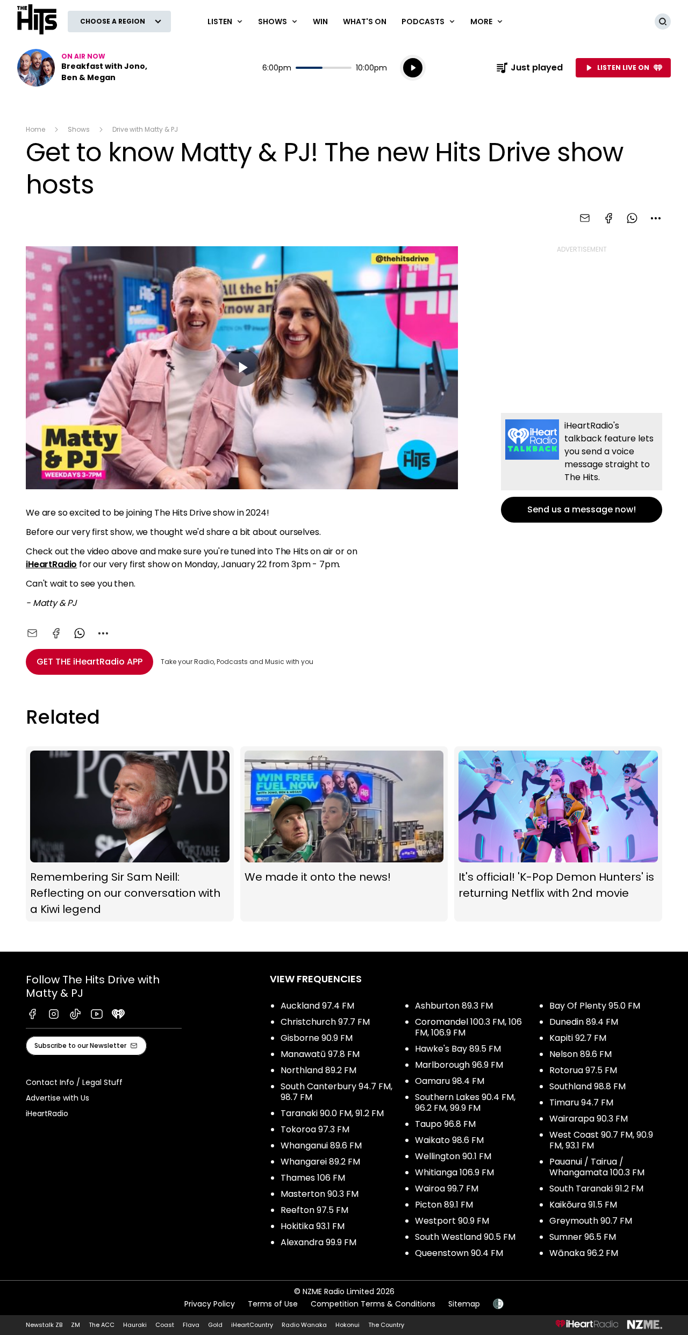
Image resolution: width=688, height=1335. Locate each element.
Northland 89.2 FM (318, 1070)
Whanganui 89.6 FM (321, 1145)
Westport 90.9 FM (452, 1221)
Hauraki (135, 1324)
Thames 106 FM (313, 1178)
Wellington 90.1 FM (453, 1156)
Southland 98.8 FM (587, 1086)
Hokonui (347, 1324)
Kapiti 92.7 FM (577, 1038)
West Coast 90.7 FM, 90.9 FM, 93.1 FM (601, 1140)
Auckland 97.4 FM (317, 1006)
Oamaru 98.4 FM (449, 1081)
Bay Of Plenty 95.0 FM (594, 1006)
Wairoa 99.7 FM (446, 1188)
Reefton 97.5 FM (314, 1210)
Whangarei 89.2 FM (320, 1161)
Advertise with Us (57, 1098)
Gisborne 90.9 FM (317, 1038)
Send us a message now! (581, 468)
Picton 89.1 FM (444, 1204)
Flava (191, 1324)
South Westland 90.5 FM (465, 1237)
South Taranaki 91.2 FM (596, 1188)
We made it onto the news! (344, 834)
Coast (164, 1324)
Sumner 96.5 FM (582, 1237)
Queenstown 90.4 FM (459, 1253)
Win (320, 21)
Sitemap (464, 1303)
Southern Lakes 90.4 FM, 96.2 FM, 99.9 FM (465, 1102)
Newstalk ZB (44, 1324)
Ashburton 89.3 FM (454, 1006)
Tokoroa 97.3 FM (315, 1129)
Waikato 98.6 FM (449, 1140)
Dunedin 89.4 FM (583, 1022)
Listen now (86, 68)
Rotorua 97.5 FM (583, 1070)
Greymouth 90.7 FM (590, 1221)
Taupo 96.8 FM (445, 1124)
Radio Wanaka (304, 1324)
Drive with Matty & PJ (145, 129)
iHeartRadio (51, 564)
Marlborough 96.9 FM (459, 1065)
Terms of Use (273, 1303)
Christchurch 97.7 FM (325, 1022)
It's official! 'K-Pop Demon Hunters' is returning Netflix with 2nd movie (558, 834)
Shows (79, 129)
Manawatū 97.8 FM (320, 1054)
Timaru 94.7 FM (581, 1102)
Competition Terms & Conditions (373, 1303)
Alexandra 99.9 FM (318, 1242)
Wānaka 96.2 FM (583, 1253)
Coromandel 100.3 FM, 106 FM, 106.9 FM (468, 1027)
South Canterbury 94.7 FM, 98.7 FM (336, 1091)
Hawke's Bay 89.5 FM (458, 1049)
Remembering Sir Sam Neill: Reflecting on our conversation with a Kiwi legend (130, 834)
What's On (364, 21)
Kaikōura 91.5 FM (583, 1204)
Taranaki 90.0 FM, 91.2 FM (332, 1113)
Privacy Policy (209, 1303)
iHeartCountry (252, 1324)
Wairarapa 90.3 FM (588, 1118)
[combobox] (655, 218)
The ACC (101, 1324)
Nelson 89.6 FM (580, 1054)
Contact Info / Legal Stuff (74, 1082)
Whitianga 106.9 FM (454, 1172)
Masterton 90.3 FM (320, 1194)
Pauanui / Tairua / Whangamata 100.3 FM (596, 1167)
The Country (386, 1324)
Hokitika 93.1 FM (313, 1226)
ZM (75, 1324)
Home (35, 129)
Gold (215, 1324)
